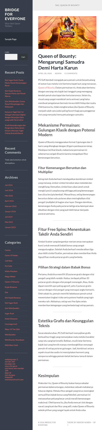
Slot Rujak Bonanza (13, 298)
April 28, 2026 (45, 73)
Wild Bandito (10, 334)
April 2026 (9, 201)
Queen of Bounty (46, 87)
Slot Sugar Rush (11, 303)
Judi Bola (8, 261)
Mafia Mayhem (11, 271)
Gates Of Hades (11, 255)
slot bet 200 (10, 361)
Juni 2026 (9, 190)
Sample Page (11, 39)
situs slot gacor (11, 366)
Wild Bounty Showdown (14, 340)
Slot (6, 292)
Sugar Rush (9, 313)
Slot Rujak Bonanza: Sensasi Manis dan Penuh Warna (15, 93)
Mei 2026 (9, 196)
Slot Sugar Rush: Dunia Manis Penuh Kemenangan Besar (15, 83)
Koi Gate (8, 266)
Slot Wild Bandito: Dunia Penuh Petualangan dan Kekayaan (15, 104)
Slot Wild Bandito (12, 308)
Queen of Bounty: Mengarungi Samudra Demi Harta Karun (61, 62)
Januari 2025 (10, 227)
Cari (7, 52)
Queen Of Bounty (12, 282)
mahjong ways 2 (11, 359)
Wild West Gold (11, 345)
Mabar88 (9, 377)
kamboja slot (10, 364)
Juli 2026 (9, 185)
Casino (7, 250)
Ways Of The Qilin (12, 329)
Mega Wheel (10, 276)
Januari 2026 (10, 211)
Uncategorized (11, 324)
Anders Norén (84, 422)
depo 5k (8, 373)
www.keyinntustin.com (14, 379)
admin (58, 73)
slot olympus (10, 375)
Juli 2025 (9, 217)
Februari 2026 (11, 206)
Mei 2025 (9, 222)
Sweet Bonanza (11, 319)
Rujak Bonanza (11, 287)
